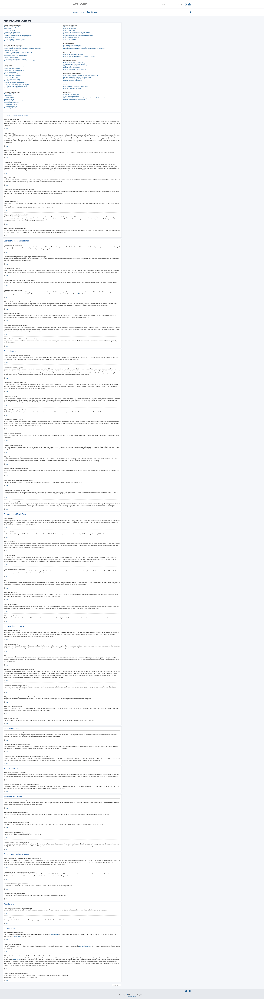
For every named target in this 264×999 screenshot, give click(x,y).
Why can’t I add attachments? (12, 79)
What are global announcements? (13, 101)
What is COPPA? (8, 28)
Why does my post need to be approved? (15, 86)
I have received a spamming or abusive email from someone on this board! (83, 48)
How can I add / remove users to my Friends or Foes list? (79, 56)
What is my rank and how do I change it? (15, 59)
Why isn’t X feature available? (71, 96)
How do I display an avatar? (11, 57)
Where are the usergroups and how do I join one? (77, 32)
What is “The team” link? (70, 39)
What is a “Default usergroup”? (71, 37)
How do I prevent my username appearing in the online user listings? (23, 48)
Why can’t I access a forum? (11, 77)
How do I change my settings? (12, 47)
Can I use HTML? (8, 95)
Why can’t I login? (9, 34)
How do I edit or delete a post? (12, 68)
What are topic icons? (10, 108)
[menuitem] (185, 4)
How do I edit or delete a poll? (12, 75)
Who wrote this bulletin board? (71, 94)
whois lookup (16, 959)
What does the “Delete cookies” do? (14, 41)
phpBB (77, 294)
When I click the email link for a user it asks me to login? (19, 61)
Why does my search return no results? (74, 64)
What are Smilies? (9, 97)
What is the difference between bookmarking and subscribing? (80, 75)
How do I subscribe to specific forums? (74, 79)
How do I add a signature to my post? (14, 70)
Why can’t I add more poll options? (13, 74)
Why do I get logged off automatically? (14, 39)
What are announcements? (11, 102)
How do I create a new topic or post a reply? (16, 67)
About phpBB (18, 936)
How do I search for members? (71, 67)
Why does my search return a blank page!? (75, 66)
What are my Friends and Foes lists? (73, 54)
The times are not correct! (11, 50)
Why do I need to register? (11, 27)
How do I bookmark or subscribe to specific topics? (77, 77)
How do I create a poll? (10, 72)
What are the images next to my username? (16, 55)
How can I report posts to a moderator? (14, 82)
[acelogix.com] (80, 4)
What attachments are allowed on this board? (75, 86)
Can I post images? (9, 99)
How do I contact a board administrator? (74, 99)
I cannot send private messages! (72, 45)
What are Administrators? (70, 27)
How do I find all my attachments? (72, 88)
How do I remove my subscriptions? (73, 80)
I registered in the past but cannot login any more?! (18, 35)
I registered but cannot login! (12, 32)
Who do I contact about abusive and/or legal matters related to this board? (83, 98)
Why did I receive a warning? (12, 81)
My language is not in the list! (12, 54)
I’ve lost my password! (10, 37)
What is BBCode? (9, 94)
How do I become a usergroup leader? (73, 34)
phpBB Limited (54, 934)
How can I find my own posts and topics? (74, 69)
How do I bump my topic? (11, 88)
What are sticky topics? (10, 104)
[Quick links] (191, 12)
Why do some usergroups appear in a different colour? (78, 35)
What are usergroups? (69, 30)
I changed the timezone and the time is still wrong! (18, 52)
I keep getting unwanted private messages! (75, 47)
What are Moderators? (69, 28)
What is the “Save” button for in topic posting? (17, 84)
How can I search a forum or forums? (73, 62)
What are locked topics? (10, 106)
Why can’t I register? (9, 30)
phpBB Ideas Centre (85, 946)
